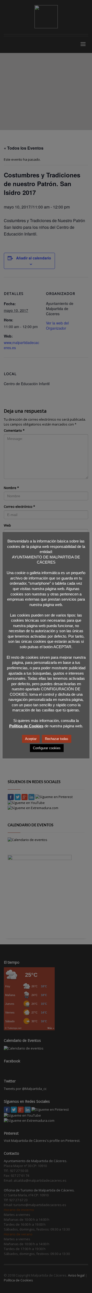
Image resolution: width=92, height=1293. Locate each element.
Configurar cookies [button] (47, 748)
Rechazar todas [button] (56, 739)
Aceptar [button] (31, 739)
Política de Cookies (26, 726)
